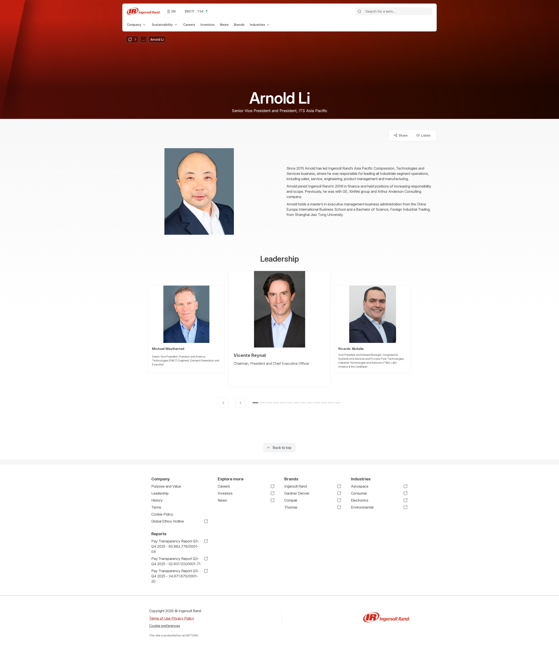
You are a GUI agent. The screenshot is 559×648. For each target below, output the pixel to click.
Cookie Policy (162, 514)
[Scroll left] (223, 403)
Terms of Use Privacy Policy (171, 618)
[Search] (359, 11)
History (157, 500)
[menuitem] (137, 24)
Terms (156, 507)
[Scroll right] (240, 403)
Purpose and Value (166, 486)
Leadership (160, 493)
